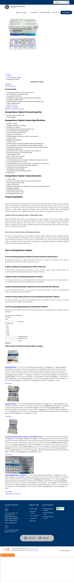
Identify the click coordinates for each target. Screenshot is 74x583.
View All (45, 518)
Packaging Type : (40, 380)
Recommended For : (13, 378)
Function (9, 142)
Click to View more (12, 105)
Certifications (10, 193)
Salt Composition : (57, 375)
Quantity (9, 133)
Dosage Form (10, 134)
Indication (9, 143)
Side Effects (10, 165)
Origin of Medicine (12, 154)
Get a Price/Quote (10, 86)
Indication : (36, 371)
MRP (8, 158)
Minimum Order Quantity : (37, 367)
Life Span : (57, 411)
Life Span (9, 152)
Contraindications (12, 163)
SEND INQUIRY (9, 494)
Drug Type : (51, 378)
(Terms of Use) (35, 548)
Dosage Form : (51, 367)
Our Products (23, 12)
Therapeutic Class (12, 171)
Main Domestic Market (13, 192)
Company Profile (45, 12)
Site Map (32, 521)
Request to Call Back (11, 109)
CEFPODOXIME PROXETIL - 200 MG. (15, 475)
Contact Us (55, 12)
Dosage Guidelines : (16, 377)
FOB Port (9, 179)
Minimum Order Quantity (14, 115)
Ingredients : (59, 377)
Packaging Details (12, 188)
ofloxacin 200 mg (10, 404)
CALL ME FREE (17, 494)
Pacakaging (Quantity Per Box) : (16, 375)
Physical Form (11, 127)
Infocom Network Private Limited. (32, 550)
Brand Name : (23, 380)
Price (8, 117)
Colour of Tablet (11, 162)
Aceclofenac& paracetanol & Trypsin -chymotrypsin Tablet (23, 437)
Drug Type (10, 138)
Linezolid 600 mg (10, 367)
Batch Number (11, 156)
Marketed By (10, 169)
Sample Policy (11, 186)
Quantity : (32, 377)
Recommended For (12, 145)
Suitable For (10, 123)
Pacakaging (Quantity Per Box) (15, 129)
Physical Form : (40, 375)
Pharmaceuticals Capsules (48, 509)
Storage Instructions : (32, 378)
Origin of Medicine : (60, 404)
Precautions (10, 160)
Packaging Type (11, 149)
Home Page (34, 12)
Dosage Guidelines (12, 136)
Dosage (9, 125)
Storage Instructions (12, 147)
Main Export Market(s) (13, 190)
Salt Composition (11, 131)
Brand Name (10, 151)
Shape (8, 172)
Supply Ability (10, 183)
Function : (44, 377)
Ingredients (10, 140)
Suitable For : (54, 380)
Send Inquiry (66, 12)
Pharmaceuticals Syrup (48, 513)
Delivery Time (11, 184)
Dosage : (30, 375)
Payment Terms (11, 181)
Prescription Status (12, 167)
